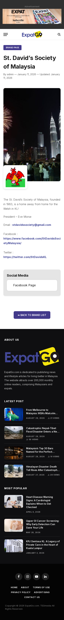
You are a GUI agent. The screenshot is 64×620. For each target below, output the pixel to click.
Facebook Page (24, 285)
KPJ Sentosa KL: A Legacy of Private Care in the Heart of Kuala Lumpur (43, 545)
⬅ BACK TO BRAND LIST (32, 315)
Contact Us (32, 597)
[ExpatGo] (32, 34)
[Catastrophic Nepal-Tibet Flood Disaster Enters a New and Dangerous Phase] (13, 432)
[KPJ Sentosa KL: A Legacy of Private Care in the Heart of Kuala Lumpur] (13, 545)
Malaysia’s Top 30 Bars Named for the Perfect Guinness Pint (39, 452)
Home (14, 587)
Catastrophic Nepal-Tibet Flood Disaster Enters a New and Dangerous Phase (42, 431)
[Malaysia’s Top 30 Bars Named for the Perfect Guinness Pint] (13, 452)
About (25, 587)
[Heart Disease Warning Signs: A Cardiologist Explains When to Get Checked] (13, 501)
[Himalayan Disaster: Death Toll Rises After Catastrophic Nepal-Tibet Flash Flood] (13, 471)
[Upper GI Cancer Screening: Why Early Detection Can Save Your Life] (13, 525)
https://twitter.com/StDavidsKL (25, 257)
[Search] (59, 34)
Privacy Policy (21, 592)
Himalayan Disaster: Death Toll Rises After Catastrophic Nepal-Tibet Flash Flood (42, 470)
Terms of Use (41, 587)
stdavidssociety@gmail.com (31, 224)
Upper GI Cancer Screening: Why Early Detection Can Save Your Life (42, 524)
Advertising (42, 592)
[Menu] (5, 34)
